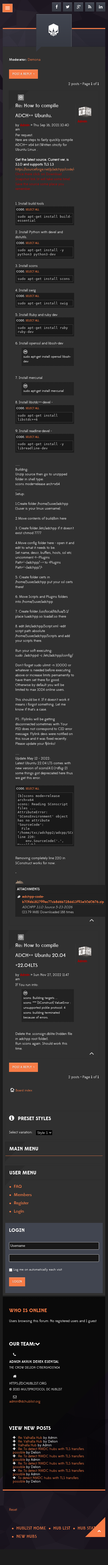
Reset (13, 1510)
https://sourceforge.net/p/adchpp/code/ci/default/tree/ (55, 169)
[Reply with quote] (20, 97)
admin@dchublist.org (24, 1401)
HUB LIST (61, 1528)
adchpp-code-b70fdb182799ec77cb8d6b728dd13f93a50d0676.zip (63, 899)
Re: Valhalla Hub (30, 1438)
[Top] (90, 920)
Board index (24, 1090)
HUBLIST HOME (31, 1528)
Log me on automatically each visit (37, 1270)
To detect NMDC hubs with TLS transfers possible (46, 1480)
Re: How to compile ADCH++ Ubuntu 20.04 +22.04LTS (40, 955)
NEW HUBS (26, 1536)
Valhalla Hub (27, 1445)
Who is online (28, 1310)
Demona (34, 59)
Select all (32, 209)
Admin (25, 125)
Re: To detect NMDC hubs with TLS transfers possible (48, 1451)
